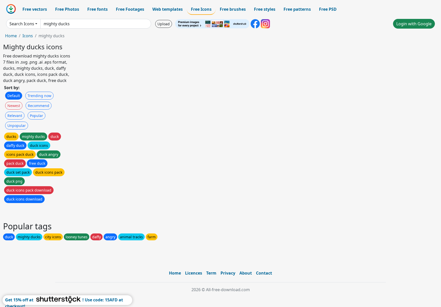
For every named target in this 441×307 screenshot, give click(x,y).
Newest (13, 105)
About (245, 273)
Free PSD (328, 9)
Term (211, 273)
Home (11, 36)
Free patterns (297, 9)
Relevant (14, 115)
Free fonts (97, 9)
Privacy (227, 273)
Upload (163, 23)
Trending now (39, 95)
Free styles (264, 9)
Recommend (38, 105)
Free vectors (34, 9)
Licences (193, 273)
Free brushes (233, 9)
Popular (36, 115)
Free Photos (67, 9)
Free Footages (130, 9)
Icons (27, 36)
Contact (264, 273)
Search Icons (21, 24)
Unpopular (16, 125)
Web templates (167, 9)
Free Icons (201, 9)
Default (13, 95)
